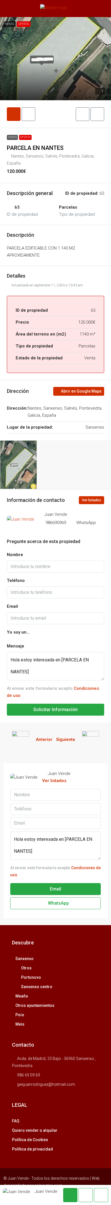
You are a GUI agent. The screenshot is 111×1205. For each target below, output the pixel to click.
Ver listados (91, 500)
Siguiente (65, 739)
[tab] (13, 114)
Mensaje (15, 646)
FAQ (15, 1121)
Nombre (15, 554)
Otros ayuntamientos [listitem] (34, 1005)
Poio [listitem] (19, 1015)
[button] (55, 58)
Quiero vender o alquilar (34, 1130)
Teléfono (16, 580)
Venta (9, 24)
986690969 (56, 522)
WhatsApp (86, 522)
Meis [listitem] (19, 1024)
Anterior (44, 739)
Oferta (23, 24)
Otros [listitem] (26, 968)
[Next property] (90, 739)
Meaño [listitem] (21, 996)
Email (12, 606)
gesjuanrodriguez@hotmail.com (46, 1084)
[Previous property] (20, 739)
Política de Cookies (30, 1139)
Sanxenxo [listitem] (24, 958)
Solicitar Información (55, 709)
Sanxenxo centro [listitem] (36, 986)
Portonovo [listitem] (31, 977)
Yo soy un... (18, 632)
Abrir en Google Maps (81, 391)
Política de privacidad (32, 1149)
